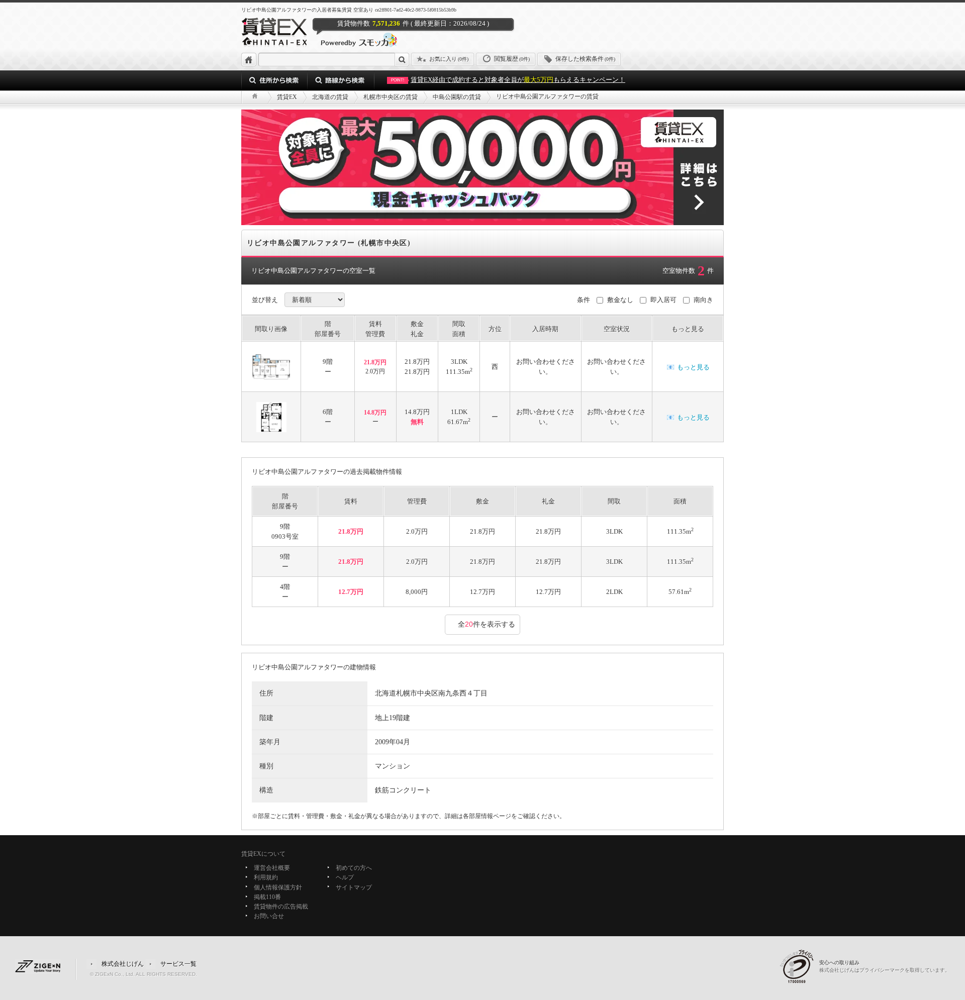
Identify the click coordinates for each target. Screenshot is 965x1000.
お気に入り (448, 59)
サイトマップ (354, 887)
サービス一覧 (178, 963)
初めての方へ (354, 867)
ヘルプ (345, 877)
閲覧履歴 (512, 58)
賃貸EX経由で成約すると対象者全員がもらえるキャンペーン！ (508, 79)
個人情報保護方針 (278, 887)
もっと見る (688, 367)
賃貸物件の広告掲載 (281, 906)
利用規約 (266, 877)
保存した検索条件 (585, 58)
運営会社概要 (272, 867)
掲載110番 (267, 897)
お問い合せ (269, 916)
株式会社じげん (123, 963)
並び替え (265, 300)
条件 (583, 300)
